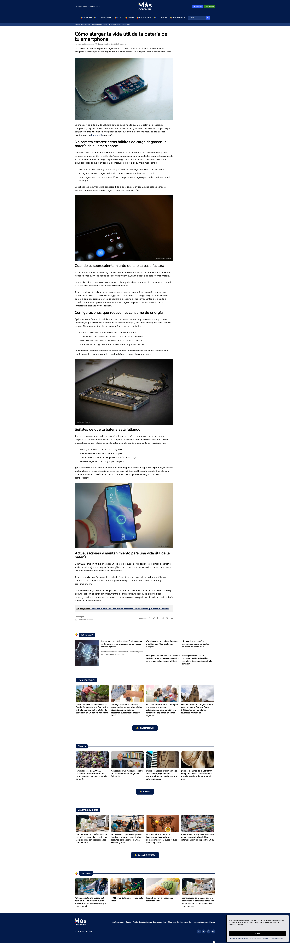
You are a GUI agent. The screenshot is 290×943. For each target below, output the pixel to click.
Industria (87, 18)
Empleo (131, 18)
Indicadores (178, 18)
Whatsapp (209, 6)
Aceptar (258, 933)
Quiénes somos (118, 922)
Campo (120, 18)
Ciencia (146, 791)
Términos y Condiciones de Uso (273, 938)
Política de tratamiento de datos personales (245, 938)
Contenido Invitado (86, 44)
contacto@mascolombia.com (204, 922)
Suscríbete (198, 6)
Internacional (145, 18)
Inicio (77, 25)
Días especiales (147, 728)
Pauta (128, 922)
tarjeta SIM (96, 135)
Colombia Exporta (105, 18)
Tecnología (85, 25)
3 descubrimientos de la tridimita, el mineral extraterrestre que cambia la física (129, 609)
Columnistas (162, 18)
